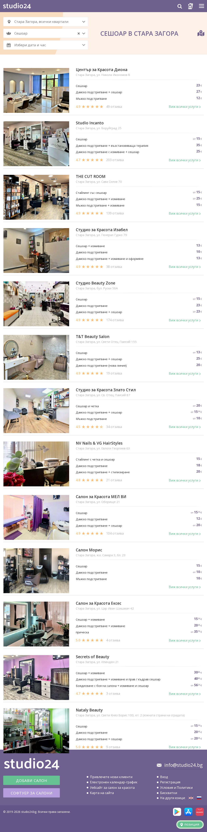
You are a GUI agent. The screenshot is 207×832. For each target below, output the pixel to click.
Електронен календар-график (113, 782)
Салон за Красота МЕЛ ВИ (101, 497)
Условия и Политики (176, 787)
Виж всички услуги (183, 106)
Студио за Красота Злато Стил (106, 390)
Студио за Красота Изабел (102, 230)
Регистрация (170, 782)
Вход (164, 777)
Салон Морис (89, 550)
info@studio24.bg (183, 765)
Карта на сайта (102, 793)
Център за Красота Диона (101, 70)
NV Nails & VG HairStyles (99, 443)
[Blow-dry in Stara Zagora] (191, 797)
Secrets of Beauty (92, 657)
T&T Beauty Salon (92, 337)
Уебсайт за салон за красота (112, 787)
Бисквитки (168, 793)
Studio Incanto (90, 123)
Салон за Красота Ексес (98, 603)
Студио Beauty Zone (95, 283)
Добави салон (31, 780)
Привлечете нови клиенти (111, 777)
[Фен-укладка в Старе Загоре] (199, 797)
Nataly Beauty (89, 710)
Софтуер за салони (32, 793)
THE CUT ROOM (91, 176)
